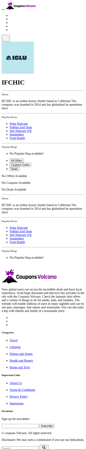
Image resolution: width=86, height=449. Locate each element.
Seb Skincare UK (21, 130)
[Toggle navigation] (3, 9)
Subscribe (47, 426)
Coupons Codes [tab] (20, 164)
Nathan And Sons (21, 127)
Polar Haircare (19, 123)
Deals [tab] (14, 169)
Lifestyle (15, 19)
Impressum (16, 403)
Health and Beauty (21, 26)
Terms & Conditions (22, 390)
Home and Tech (20, 29)
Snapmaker (17, 134)
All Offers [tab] (16, 160)
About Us (16, 383)
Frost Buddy (17, 138)
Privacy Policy (19, 396)
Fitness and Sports (21, 22)
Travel (14, 15)
